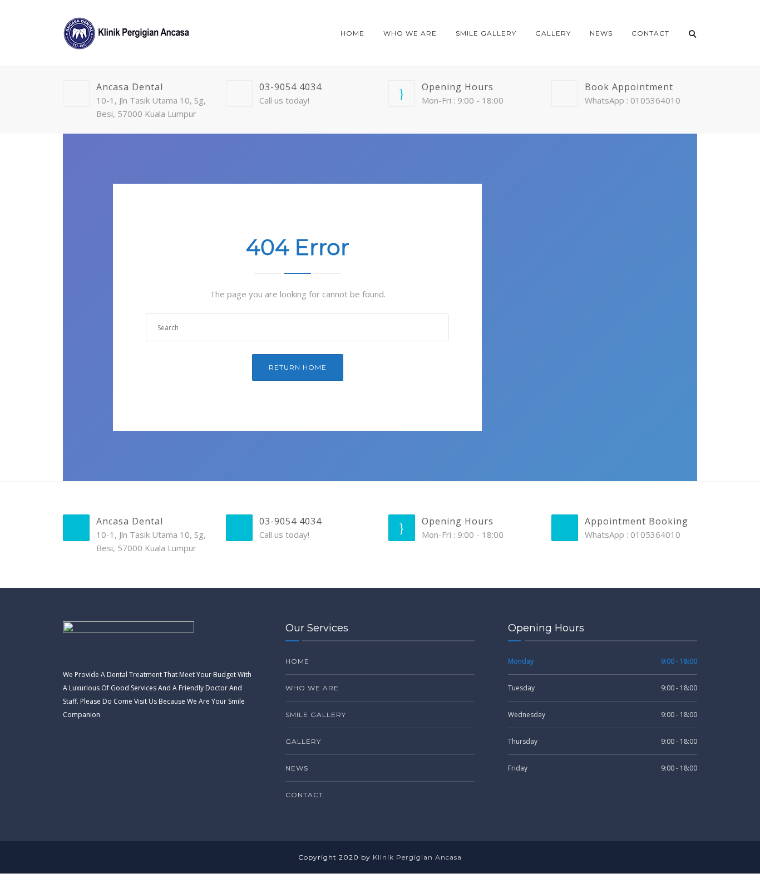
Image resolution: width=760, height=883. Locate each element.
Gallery (553, 33)
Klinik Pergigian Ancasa (417, 857)
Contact (650, 33)
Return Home (298, 367)
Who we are (410, 33)
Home (352, 33)
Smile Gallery (486, 33)
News (601, 33)
